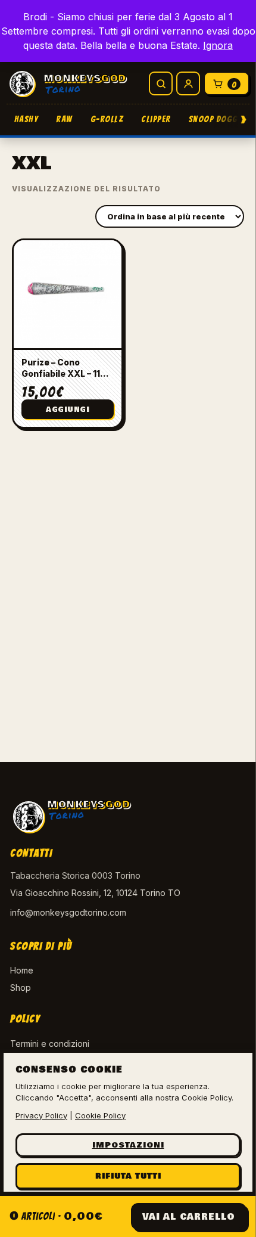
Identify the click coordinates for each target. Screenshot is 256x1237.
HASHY (26, 119)
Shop (20, 987)
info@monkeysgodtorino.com (68, 912)
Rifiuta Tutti (128, 1176)
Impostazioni (128, 1145)
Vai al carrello (188, 1216)
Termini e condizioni (49, 1043)
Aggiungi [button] (67, 410)
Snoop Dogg (213, 119)
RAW (64, 119)
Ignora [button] (218, 45)
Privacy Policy (41, 1115)
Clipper (156, 119)
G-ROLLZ (107, 119)
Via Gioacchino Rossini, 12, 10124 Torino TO (95, 893)
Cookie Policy (100, 1115)
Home (21, 970)
